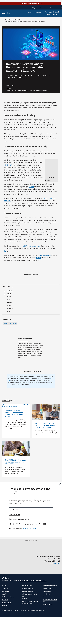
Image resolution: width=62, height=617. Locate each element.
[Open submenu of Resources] (42, 12)
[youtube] (40, 553)
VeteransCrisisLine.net (29, 528)
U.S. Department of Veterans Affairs (33, 580)
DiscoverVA (5, 591)
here (5, 251)
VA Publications (6, 603)
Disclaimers (46, 594)
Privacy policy (47, 588)
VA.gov (4, 585)
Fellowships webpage (44, 255)
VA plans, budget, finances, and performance (30, 602)
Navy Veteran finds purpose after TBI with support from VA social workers (14, 414)
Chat (21, 519)
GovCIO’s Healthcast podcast (30, 246)
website (38, 257)
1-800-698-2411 (54, 563)
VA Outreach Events (8, 597)
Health (6, 324)
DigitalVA (4, 594)
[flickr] (59, 553)
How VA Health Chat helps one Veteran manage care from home (15, 462)
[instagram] (53, 553)
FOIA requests (47, 591)
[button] (30, 3)
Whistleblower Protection (30, 594)
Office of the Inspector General (29, 598)
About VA (5, 605)
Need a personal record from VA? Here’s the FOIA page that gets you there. (45, 425)
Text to (14, 514)
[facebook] (50, 553)
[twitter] (43, 553)
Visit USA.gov (40, 610)
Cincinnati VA (8, 165)
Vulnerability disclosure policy (50, 601)
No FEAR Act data (27, 591)
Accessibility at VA (27, 588)
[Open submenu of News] (32, 12)
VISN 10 (31, 187)
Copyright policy (47, 604)
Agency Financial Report (50, 585)
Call (19, 510)
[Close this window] (60, 483)
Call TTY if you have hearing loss (29, 524)
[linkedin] (56, 553)
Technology (13, 324)
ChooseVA (5, 588)
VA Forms (5, 600)
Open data (46, 597)
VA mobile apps (27, 585)
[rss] (46, 553)
